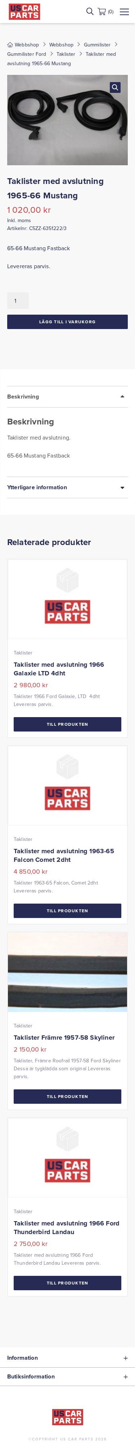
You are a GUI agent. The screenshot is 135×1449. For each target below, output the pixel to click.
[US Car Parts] (24, 12)
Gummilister (97, 44)
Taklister (66, 54)
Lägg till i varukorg (67, 322)
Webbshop (61, 44)
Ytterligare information (37, 487)
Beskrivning (23, 396)
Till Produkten (68, 724)
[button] (115, 87)
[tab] (67, 431)
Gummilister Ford (26, 54)
